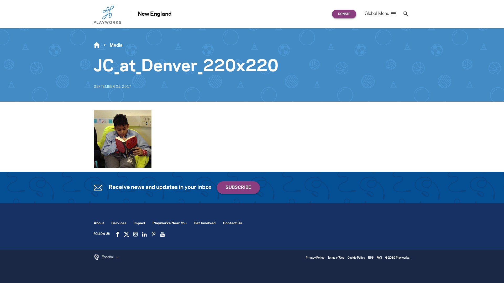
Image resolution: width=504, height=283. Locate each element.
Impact (139, 223)
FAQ (379, 258)
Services (118, 223)
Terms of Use (336, 258)
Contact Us (232, 223)
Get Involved (205, 223)
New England (155, 14)
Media (116, 45)
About (99, 223)
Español (108, 257)
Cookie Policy (356, 258)
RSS (371, 258)
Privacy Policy (315, 258)
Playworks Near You (170, 223)
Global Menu (377, 14)
